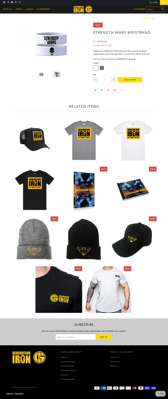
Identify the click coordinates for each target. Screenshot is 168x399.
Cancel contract (15, 394)
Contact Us (64, 357)
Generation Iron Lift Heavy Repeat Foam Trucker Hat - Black (34, 140)
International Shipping (68, 370)
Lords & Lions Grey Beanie (34, 239)
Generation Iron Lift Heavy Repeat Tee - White (133, 140)
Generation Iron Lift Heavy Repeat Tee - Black (34, 190)
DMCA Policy (114, 366)
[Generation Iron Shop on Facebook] (8, 2)
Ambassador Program (68, 362)
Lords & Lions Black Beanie (84, 239)
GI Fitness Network (67, 379)
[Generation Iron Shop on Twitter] (4, 2)
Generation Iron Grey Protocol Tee (108, 289)
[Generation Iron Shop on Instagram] (16, 2)
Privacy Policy (114, 362)
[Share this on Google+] (115, 90)
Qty (94, 75)
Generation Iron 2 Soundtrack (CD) (133, 190)
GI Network (139, 9)
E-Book (30, 9)
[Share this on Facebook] (102, 90)
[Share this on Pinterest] (108, 90)
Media (19, 9)
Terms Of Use (114, 357)
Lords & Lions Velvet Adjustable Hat (133, 239)
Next (153, 18)
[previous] (15, 46)
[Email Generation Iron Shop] (19, 2)
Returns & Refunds (67, 366)
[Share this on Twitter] (95, 90)
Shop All (7, 9)
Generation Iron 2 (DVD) (84, 190)
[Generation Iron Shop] (85, 9)
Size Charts (65, 375)
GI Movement (43, 9)
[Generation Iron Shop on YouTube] (12, 2)
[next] (86, 46)
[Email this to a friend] (121, 90)
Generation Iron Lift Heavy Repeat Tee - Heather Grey (84, 140)
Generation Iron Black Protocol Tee (58, 289)
